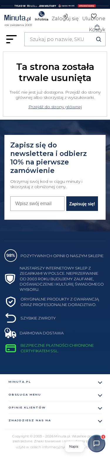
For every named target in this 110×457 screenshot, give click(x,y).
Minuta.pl (20, 381)
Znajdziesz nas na (30, 420)
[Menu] (11, 39)
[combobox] (65, 39)
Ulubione (93, 17)
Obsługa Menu (25, 394)
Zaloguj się (65, 17)
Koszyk (97, 28)
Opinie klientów (27, 407)
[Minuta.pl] (18, 19)
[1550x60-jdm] (55, 4)
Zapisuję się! (82, 203)
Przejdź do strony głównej (55, 106)
